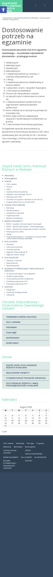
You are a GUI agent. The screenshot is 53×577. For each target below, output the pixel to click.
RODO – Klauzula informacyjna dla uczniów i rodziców (26, 229)
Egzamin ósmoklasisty (14, 218)
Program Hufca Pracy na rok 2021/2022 (20, 202)
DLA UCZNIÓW (11, 241)
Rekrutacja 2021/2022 (14, 197)
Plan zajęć (11, 332)
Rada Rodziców (12, 263)
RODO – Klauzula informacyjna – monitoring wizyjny (25, 226)
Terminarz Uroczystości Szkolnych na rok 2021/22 (24, 199)
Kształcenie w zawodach (15, 213)
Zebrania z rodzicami (14, 260)
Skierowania (12, 337)
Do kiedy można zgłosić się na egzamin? (20, 274)
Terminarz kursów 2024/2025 (21, 317)
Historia (9, 187)
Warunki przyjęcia (12, 210)
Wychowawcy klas (12, 266)
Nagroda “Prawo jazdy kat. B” (17, 252)
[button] (3, 9)
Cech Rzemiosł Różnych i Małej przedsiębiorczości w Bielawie (22, 384)
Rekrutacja (10, 208)
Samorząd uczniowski (14, 247)
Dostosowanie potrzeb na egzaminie (19, 279)
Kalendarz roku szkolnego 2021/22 (19, 194)
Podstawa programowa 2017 (17, 284)
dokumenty (9, 175)
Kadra (8, 189)
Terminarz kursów (13, 249)
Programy (11, 327)
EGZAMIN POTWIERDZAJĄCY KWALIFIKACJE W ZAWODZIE (24, 269)
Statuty (8, 234)
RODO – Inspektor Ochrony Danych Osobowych (23, 224)
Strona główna (11, 178)
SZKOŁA (8, 181)
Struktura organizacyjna (15, 276)
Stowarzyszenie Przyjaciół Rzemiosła (26, 378)
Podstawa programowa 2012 (17, 281)
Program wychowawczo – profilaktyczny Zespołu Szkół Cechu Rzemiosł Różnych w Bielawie (26, 238)
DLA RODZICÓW (12, 257)
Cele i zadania (11, 184)
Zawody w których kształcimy (17, 192)
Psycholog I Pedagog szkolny (16, 292)
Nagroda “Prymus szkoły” (15, 255)
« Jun (4, 431)
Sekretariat (10, 295)
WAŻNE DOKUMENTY (14, 221)
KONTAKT (9, 287)
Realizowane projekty (18, 372)
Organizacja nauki (12, 216)
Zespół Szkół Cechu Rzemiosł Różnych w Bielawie (11, 6)
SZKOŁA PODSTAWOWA (15, 205)
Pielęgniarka (10, 290)
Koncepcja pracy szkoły (15, 232)
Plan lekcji (10, 244)
